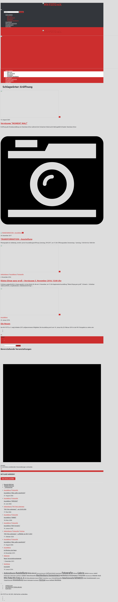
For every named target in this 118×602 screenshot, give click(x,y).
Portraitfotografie (57, 578)
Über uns (9, 16)
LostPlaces (18, 575)
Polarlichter (45, 578)
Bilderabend (32, 573)
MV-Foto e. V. (18, 578)
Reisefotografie (68, 578)
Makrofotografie (31, 575)
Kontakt (8, 26)
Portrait (49, 578)
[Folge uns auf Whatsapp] (4, 342)
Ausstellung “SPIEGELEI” (11, 501)
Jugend (95, 573)
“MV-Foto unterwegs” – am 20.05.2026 (15, 509)
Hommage (91, 573)
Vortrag (22, 531)
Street (84, 578)
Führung (75, 573)
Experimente (58, 573)
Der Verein (9, 15)
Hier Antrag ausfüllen (8, 478)
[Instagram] (4, 339)
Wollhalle (51, 580)
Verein (25, 580)
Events (53, 573)
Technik (98, 578)
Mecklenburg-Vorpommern (48, 575)
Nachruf (37, 578)
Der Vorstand (11, 17)
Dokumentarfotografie (41, 573)
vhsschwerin (36, 580)
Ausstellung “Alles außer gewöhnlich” (14, 493)
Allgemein (7, 556)
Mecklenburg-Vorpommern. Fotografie (72, 575)
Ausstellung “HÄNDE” (10, 517)
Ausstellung (12, 274)
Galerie (81, 573)
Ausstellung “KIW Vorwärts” (12, 525)
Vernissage (30, 580)
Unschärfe (7, 566)
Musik (99, 575)
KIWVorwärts (7, 575)
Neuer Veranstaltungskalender (12, 558)
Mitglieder (10, 19)
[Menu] (1, 9)
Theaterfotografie (8, 580)
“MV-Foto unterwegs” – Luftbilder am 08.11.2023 (18, 534)
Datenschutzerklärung (13, 587)
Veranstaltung (18, 580)
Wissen (47, 580)
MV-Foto (8, 577)
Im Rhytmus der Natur (10, 550)
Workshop (7, 564)
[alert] (52, 410)
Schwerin (78, 578)
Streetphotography (91, 578)
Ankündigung (4, 274)
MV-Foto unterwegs (18, 506)
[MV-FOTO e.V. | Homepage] (52, 4)
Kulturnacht (13, 575)
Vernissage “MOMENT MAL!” (14, 123)
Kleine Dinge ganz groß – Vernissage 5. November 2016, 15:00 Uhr (31, 281)
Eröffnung (49, 573)
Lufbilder (23, 575)
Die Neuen (5, 324)
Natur (40, 578)
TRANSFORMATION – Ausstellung (16, 239)
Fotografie (20, 274)
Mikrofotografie (89, 575)
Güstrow (86, 573)
